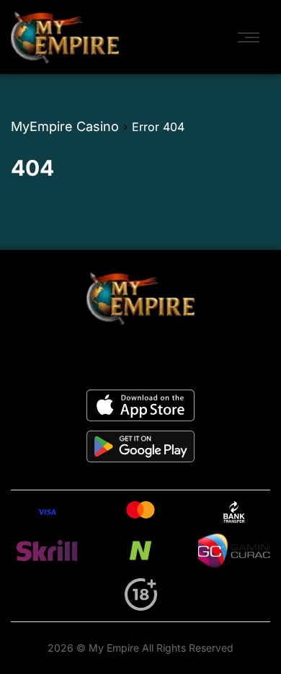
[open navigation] (252, 37)
